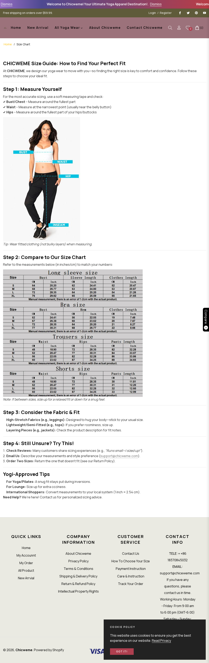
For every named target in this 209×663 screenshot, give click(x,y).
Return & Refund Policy (78, 584)
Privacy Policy (78, 561)
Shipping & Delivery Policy (78, 576)
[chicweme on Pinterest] (196, 13)
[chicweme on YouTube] (204, 13)
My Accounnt (26, 555)
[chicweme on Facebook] (179, 13)
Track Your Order (130, 584)
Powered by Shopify (49, 650)
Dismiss (152, 4)
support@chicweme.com (119, 456)
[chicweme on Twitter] (188, 13)
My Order (26, 563)
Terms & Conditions (78, 568)
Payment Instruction (131, 568)
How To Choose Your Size (130, 561)
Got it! (122, 651)
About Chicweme (78, 553)
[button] (170, 28)
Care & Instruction (130, 576)
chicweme (24, 650)
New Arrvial (26, 578)
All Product (26, 570)
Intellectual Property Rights (78, 591)
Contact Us (130, 553)
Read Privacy (161, 640)
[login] (179, 27)
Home (8, 44)
